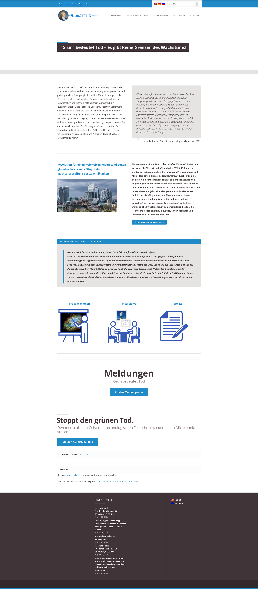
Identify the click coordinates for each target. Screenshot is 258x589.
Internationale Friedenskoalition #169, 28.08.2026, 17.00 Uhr (106, 511)
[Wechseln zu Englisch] (155, 3)
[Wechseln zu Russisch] (164, 3)
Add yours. (85, 454)
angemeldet (73, 475)
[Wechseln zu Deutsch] (159, 3)
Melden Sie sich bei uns (77, 442)
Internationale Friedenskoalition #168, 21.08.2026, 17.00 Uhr (106, 549)
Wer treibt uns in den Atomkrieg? (105, 538)
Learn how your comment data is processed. (117, 481)
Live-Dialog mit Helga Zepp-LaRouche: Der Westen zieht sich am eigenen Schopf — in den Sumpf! (110, 525)
